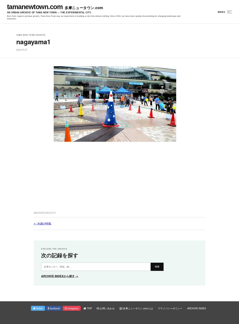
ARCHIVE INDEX (196, 308)
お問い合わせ (107, 308)
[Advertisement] (119, 180)
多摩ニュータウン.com (84, 7)
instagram (73, 308)
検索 (157, 266)
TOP (89, 308)
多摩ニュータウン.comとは (137, 308)
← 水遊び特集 (42, 223)
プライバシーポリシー (170, 308)
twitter (39, 308)
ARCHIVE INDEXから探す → (59, 276)
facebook (54, 308)
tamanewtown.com (35, 7)
